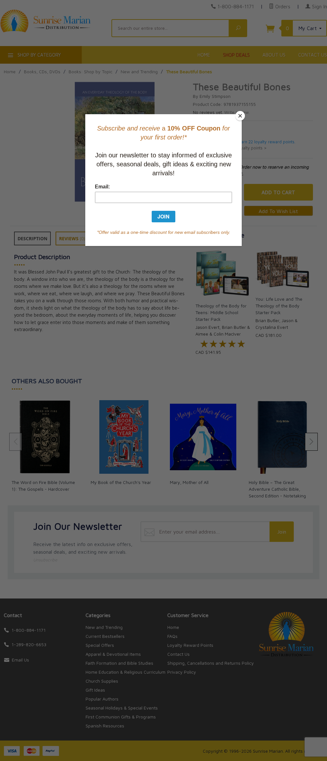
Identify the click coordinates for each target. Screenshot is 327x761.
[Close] (240, 116)
